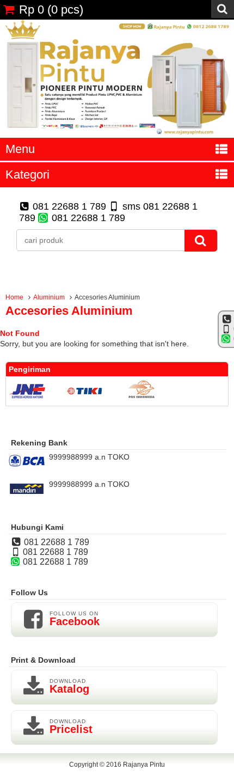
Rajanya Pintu (144, 764)
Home (14, 297)
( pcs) (51, 9)
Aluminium (49, 297)
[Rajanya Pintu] (117, 133)
